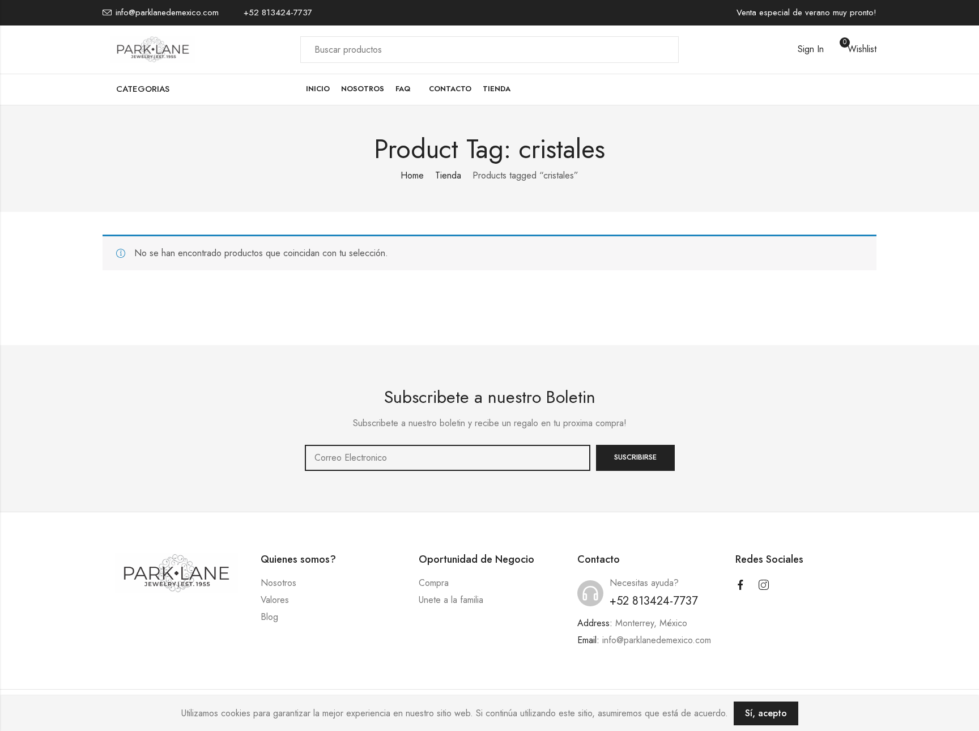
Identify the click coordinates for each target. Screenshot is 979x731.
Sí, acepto (766, 713)
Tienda (448, 175)
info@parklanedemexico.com (656, 640)
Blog (269, 616)
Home (412, 175)
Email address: (447, 458)
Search (663, 49)
